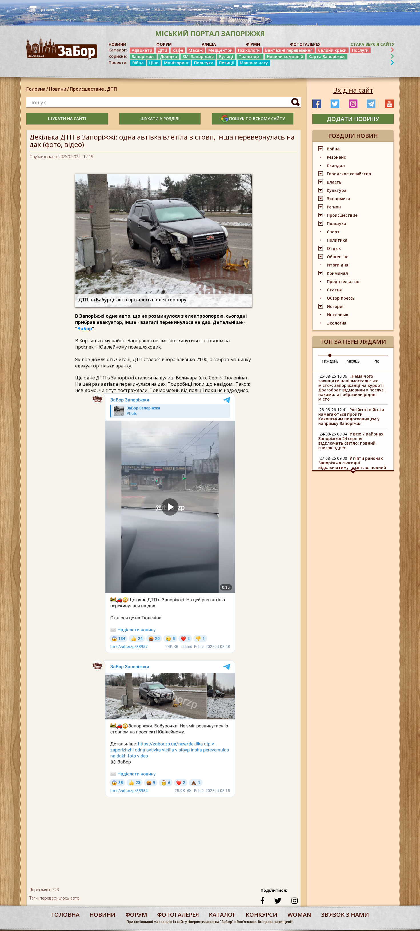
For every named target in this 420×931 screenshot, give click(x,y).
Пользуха (203, 62)
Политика (337, 240)
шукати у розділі (160, 118)
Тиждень (330, 361)
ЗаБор (84, 328)
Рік (376, 361)
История (336, 306)
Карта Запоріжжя (327, 56)
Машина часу (254, 62)
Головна (35, 88)
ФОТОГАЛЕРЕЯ (305, 44)
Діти (162, 50)
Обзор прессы (341, 298)
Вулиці (226, 56)
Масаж (196, 50)
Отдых (334, 248)
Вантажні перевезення (289, 50)
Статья (334, 290)
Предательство (343, 281)
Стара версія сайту (372, 44)
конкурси (261, 914)
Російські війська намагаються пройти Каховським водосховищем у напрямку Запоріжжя (351, 416)
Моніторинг (176, 62)
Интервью (337, 314)
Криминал (337, 273)
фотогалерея (178, 914)
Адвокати (142, 50)
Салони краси (332, 50)
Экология (336, 323)
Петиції (226, 62)
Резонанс (336, 157)
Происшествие (88, 88)
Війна (138, 62)
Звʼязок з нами (345, 914)
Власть (334, 182)
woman (299, 914)
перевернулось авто (59, 898)
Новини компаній (285, 56)
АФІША (209, 44)
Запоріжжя (143, 56)
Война (333, 149)
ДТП (112, 88)
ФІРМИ (253, 44)
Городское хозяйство (349, 173)
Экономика (338, 198)
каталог (222, 914)
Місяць (353, 361)
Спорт (333, 231)
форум (136, 914)
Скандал (336, 165)
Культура (337, 190)
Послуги (360, 50)
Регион (334, 207)
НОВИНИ (117, 44)
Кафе (178, 50)
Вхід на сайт (353, 90)
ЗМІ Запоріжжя (198, 56)
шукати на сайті (67, 118)
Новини (57, 88)
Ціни (154, 62)
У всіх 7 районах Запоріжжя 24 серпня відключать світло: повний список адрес (350, 440)
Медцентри (220, 50)
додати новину (353, 119)
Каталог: (118, 50)
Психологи (249, 50)
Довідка (168, 56)
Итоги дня (337, 265)
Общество (338, 256)
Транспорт (250, 56)
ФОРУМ (164, 44)
